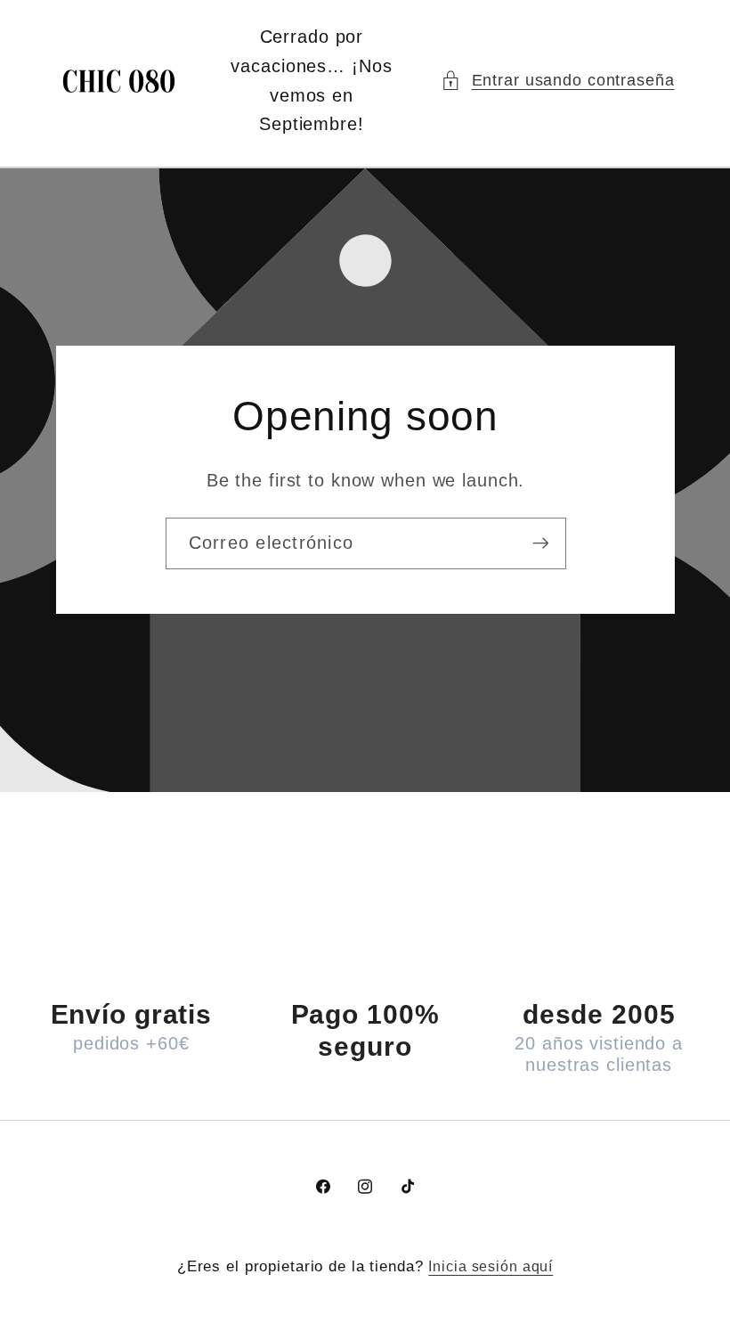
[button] (558, 81)
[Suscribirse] (539, 543)
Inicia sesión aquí (490, 1266)
